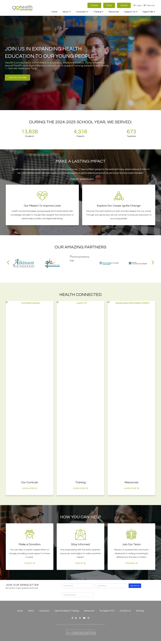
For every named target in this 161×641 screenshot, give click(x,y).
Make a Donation (30, 544)
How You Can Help (17, 77)
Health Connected (22, 7)
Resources (131, 482)
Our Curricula (29, 482)
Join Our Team (131, 544)
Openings (130, 563)
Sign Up (79, 563)
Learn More (28, 488)
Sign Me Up (135, 586)
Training (80, 482)
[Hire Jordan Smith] (80, 632)
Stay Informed (80, 544)
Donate (28, 563)
